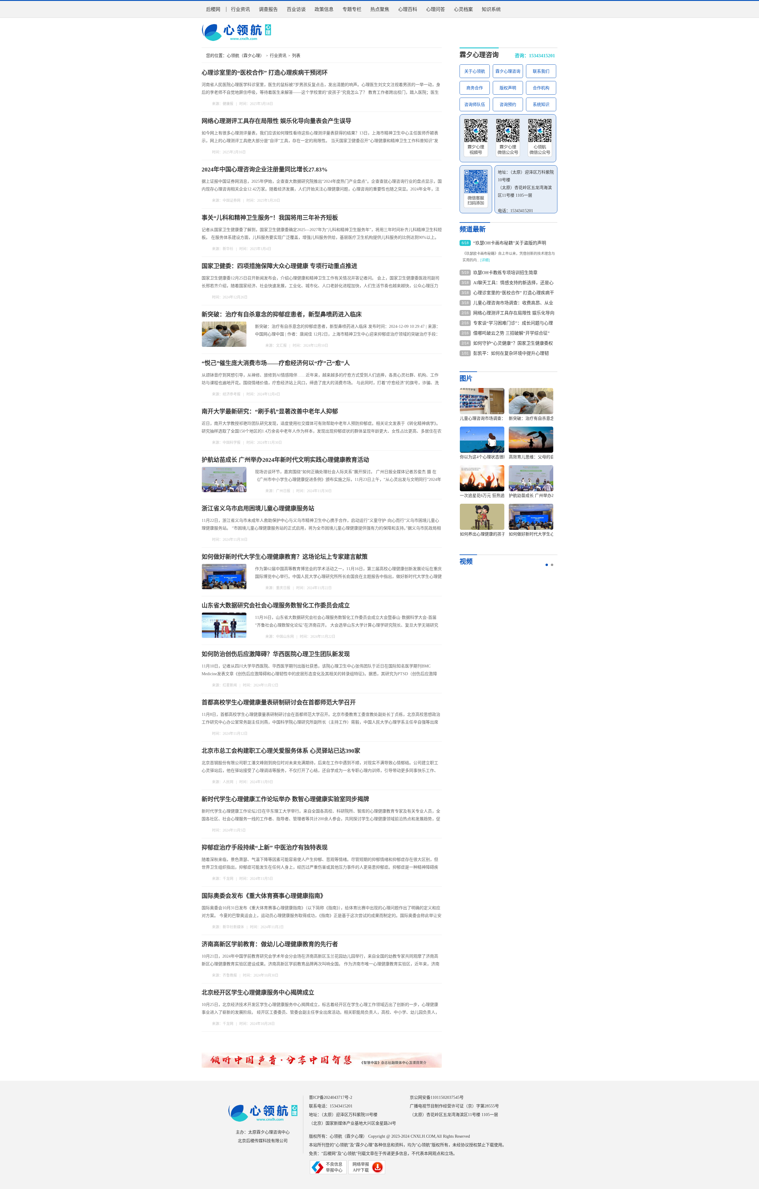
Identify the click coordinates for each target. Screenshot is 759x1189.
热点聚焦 (379, 9)
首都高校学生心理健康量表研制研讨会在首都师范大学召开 (279, 702)
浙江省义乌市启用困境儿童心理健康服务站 (258, 508)
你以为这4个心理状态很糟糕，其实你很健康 (500, 457)
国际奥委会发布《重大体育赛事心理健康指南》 (264, 896)
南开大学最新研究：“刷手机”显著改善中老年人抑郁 (270, 411)
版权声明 (508, 88)
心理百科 (407, 9)
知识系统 (491, 9)
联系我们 (541, 71)
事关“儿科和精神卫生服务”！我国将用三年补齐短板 (270, 217)
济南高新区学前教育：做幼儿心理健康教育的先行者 (270, 944)
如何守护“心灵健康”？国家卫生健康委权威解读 (513, 343)
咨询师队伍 (474, 104)
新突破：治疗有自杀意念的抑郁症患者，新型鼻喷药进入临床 (282, 314)
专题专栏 (351, 9)
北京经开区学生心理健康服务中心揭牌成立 (258, 992)
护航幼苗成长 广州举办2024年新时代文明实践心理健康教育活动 (285, 460)
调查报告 (268, 9)
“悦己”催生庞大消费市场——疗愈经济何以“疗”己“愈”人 (276, 363)
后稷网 (213, 9)
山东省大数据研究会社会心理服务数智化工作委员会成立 (276, 605)
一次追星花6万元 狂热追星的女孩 (490, 495)
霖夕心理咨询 (479, 54)
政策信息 (324, 9)
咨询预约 (508, 104)
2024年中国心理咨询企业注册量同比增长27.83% (265, 169)
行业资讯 (240, 9)
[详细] (485, 260)
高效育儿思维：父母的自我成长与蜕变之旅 (548, 457)
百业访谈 (296, 9)
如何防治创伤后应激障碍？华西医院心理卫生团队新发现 (276, 654)
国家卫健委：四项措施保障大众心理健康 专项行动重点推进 (279, 266)
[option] (504, 465)
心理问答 (435, 9)
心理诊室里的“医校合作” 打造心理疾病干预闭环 (265, 72)
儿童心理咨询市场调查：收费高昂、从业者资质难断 (513, 303)
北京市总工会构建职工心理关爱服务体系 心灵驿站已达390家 (281, 751)
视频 (466, 561)
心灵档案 (463, 9)
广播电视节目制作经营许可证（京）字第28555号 (454, 1106)
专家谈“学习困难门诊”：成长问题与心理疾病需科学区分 (513, 323)
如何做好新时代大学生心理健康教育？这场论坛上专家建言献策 (285, 557)
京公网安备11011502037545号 (437, 1097)
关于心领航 (474, 71)
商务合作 (474, 88)
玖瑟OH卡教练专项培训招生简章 (505, 272)
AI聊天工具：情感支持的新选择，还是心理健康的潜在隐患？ (513, 283)
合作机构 (541, 88)
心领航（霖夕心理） (245, 55)
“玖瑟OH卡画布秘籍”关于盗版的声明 (509, 243)
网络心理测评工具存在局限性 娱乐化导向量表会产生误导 (276, 121)
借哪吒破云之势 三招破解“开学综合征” (511, 333)
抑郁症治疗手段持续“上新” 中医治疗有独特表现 (265, 847)
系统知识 (541, 104)
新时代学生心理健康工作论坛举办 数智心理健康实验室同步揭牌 (285, 799)
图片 (466, 378)
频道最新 (473, 229)
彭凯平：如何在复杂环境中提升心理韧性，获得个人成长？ (511, 353)
